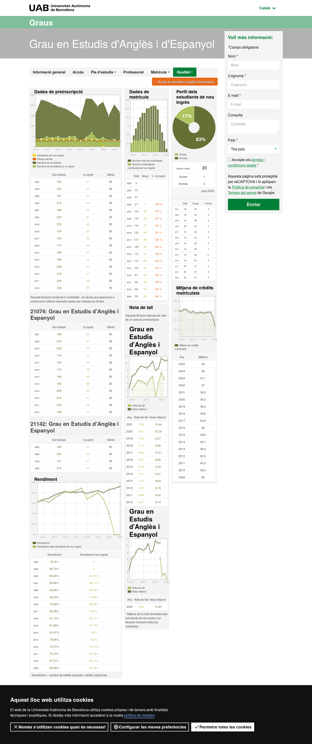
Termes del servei (242, 192)
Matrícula (159, 72)
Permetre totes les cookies (225, 727)
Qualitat (183, 72)
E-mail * (234, 95)
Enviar (254, 204)
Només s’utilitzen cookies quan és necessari (62, 727)
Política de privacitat (248, 187)
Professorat (133, 72)
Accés (78, 72)
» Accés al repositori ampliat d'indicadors (184, 81)
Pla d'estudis (102, 72)
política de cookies (139, 715)
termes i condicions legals (246, 162)
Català (271, 7)
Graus (41, 22)
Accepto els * (246, 162)
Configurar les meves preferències (152, 727)
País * (233, 140)
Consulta (235, 115)
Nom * (233, 56)
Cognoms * (237, 75)
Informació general (49, 72)
